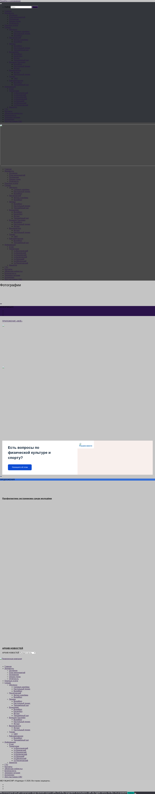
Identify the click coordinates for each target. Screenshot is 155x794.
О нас (11, 89)
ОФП (16, 79)
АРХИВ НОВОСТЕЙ (10, 653)
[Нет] (135, 793)
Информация (10, 87)
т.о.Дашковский (20, 97)
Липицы (12, 44)
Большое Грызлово (17, 62)
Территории (14, 91)
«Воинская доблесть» (14, 113)
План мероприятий (17, 17)
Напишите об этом (20, 467)
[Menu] (1, 3)
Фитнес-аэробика (21, 40)
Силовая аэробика (21, 31)
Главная (8, 11)
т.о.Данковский (20, 95)
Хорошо (130, 793)
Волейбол (18, 36)
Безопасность (10, 115)
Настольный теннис (22, 34)
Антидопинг (9, 119)
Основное (13, 15)
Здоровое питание (12, 117)
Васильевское (15, 70)
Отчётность (14, 23)
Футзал (17, 58)
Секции (8, 27)
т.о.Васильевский (21, 93)
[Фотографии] (17, 299)
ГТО (6, 109)
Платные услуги (11, 25)
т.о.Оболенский (20, 103)
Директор (13, 107)
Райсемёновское (16, 81)
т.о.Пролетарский (21, 105)
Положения (14, 19)
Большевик (14, 52)
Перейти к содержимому (10, 1)
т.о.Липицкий (19, 101)
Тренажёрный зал (21, 50)
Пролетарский (15, 38)
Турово (12, 76)
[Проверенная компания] (11, 659)
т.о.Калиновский (20, 99)
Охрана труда (15, 21)
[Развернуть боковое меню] (1, 303)
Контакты (8, 111)
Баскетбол (18, 56)
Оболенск (13, 29)
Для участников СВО (13, 121)
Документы (9, 13)
